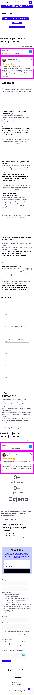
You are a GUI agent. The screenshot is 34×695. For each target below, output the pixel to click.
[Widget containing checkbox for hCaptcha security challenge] (14, 656)
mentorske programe (14, 253)
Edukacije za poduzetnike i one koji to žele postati (17, 238)
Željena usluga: (7, 592)
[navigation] (2, 67)
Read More (5, 76)
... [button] (30, 52)
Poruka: (5, 623)
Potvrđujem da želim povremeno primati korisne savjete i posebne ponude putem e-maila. (17, 634)
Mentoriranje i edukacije (12, 594)
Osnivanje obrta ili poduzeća (13, 602)
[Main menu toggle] (30, 2)
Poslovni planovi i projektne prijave (10, 194)
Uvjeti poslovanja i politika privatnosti (17, 670)
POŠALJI (6, 661)
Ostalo (7, 613)
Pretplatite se (17, 571)
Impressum (17, 673)
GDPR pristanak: (7, 640)
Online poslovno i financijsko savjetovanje (14, 112)
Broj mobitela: (6, 617)
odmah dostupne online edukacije (18, 251)
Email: (4, 586)
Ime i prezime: (6, 580)
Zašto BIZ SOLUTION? (9, 394)
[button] (17, 67)
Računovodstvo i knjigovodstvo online (15, 162)
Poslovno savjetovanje (11, 596)
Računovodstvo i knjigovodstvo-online (16, 598)
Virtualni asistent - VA (11, 266)
